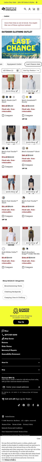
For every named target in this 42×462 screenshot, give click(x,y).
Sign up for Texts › (17, 399)
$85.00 (10, 106)
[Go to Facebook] (33, 406)
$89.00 (10, 206)
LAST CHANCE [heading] (21, 44)
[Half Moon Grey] (13, 96)
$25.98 (5, 206)
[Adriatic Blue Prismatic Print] (6, 96)
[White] (11, 235)
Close (38, 438)
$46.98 (25, 155)
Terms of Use (26, 392)
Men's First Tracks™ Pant (9, 152)
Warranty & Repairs (9, 350)
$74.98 (5, 157)
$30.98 (5, 106)
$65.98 (25, 106)
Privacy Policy (28, 424)
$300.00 (31, 206)
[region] (21, 449)
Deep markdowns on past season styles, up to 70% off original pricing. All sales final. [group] (21, 55)
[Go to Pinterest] (23, 406)
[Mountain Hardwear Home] (9, 9)
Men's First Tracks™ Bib (30, 202)
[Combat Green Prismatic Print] (10, 96)
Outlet (6, 16)
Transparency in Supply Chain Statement (16, 435)
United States (9, 416)
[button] (38, 9)
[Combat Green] (11, 84)
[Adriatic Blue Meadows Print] (11, 184)
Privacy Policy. (10, 460)
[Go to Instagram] (28, 406)
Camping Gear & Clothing (14, 297)
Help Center (9, 339)
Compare (9, 116)
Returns (5, 342)
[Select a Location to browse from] (3, 416)
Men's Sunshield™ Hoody (29, 101)
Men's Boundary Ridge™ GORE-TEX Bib (31, 253)
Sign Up (21, 322)
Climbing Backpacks (12, 292)
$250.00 (11, 157)
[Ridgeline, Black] (11, 135)
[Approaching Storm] (31, 135)
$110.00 (31, 106)
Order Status (7, 346)
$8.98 (4, 258)
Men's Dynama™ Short (31, 151)
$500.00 (32, 258)
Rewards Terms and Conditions (12, 428)
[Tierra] (27, 148)
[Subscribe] (39, 387)
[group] (21, 317)
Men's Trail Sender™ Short (10, 202)
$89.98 (25, 206)
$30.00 (9, 258)
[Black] (6, 148)
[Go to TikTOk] (19, 406)
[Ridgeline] (31, 235)
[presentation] (25, 9)
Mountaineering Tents (13, 286)
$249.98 (25, 258)
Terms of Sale (16, 424)
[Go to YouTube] (38, 406)
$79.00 (30, 155)
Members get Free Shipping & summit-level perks (21, 317)
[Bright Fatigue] (27, 96)
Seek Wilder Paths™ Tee (9, 253)
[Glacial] (31, 84)
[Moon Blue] (30, 96)
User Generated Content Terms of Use (14, 431)
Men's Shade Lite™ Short (9, 101)
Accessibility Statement (11, 354)
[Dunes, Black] (31, 184)
